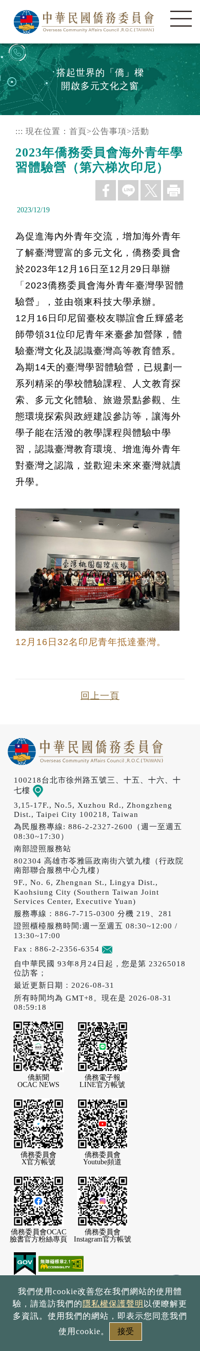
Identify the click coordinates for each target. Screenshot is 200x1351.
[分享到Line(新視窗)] (128, 190)
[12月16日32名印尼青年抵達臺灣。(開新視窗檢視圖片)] (100, 626)
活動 (140, 131)
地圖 (51, 790)
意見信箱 (128, 948)
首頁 (78, 131)
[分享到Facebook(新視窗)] (105, 190)
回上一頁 (100, 696)
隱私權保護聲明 (113, 1303)
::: (19, 131)
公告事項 (109, 131)
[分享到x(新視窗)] (151, 190)
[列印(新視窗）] (173, 190)
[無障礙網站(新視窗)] (61, 1263)
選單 (181, 19)
